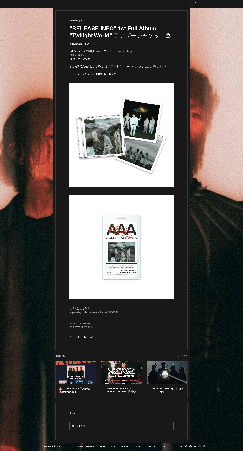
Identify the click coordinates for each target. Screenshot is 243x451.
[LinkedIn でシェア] (84, 336)
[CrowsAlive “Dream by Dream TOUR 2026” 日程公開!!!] (121, 372)
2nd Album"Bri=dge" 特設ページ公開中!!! (167, 390)
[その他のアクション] (172, 20)
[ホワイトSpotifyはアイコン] (199, 446)
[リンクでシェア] (91, 336)
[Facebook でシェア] (70, 336)
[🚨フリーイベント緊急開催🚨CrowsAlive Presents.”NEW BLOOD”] (76, 372)
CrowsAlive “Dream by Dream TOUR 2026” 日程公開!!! (120, 390)
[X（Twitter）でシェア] (77, 336)
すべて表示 (183, 355)
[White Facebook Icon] (185, 446)
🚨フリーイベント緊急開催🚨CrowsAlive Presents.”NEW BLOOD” (74, 390)
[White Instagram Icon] (190, 446)
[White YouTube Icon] (195, 446)
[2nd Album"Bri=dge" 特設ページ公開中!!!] (167, 372)
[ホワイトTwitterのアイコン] (181, 446)
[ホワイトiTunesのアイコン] (203, 446)
